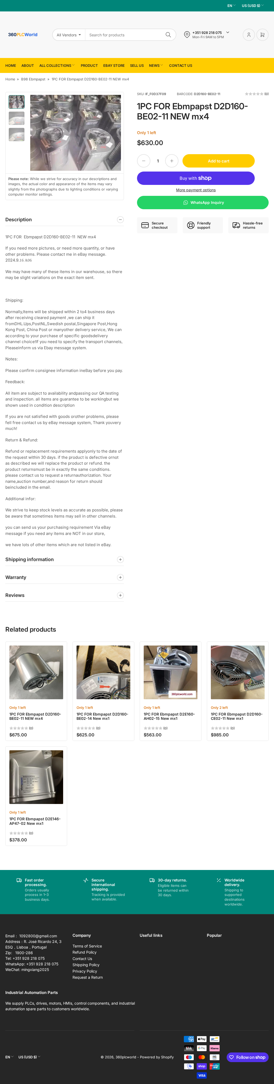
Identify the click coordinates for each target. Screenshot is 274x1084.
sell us (137, 65)
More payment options (196, 190)
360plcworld (126, 1057)
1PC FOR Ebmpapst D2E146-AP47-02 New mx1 (35, 821)
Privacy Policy (85, 971)
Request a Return (88, 977)
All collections (55, 65)
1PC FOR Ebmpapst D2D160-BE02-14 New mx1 (102, 716)
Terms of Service (87, 946)
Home (10, 65)
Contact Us (82, 958)
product (89, 65)
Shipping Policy (86, 964)
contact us (180, 65)
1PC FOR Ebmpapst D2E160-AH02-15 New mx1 (169, 716)
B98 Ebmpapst (33, 79)
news (154, 65)
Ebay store (114, 65)
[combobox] (130, 35)
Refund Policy (85, 952)
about (27, 65)
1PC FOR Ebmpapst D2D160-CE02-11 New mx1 (237, 716)
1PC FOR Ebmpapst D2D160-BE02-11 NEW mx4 (35, 716)
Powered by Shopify (157, 1057)
